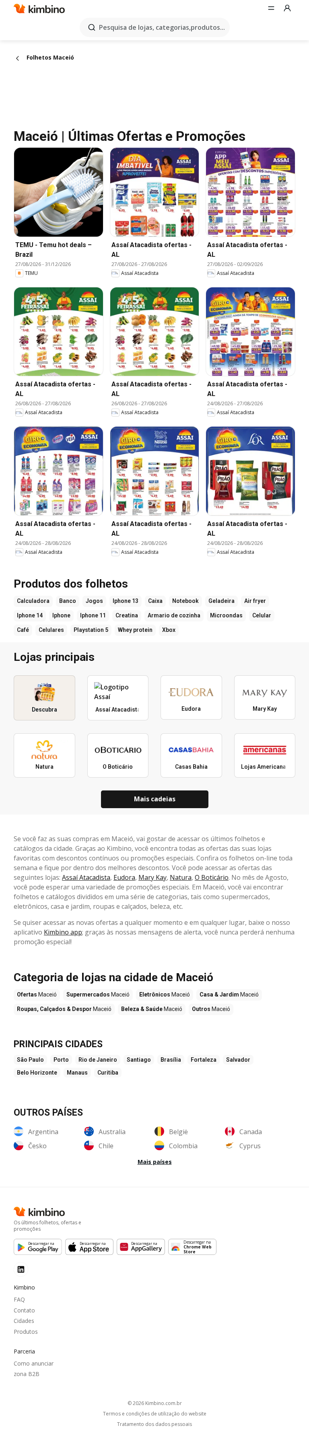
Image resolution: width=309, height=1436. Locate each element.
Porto (61, 1059)
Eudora (124, 877)
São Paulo (30, 1059)
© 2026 (155, 1403)
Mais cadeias (154, 798)
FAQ (19, 1299)
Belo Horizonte (37, 1072)
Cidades (24, 1321)
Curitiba (107, 1072)
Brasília (171, 1059)
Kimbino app (63, 932)
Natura (181, 877)
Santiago (139, 1059)
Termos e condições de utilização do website (154, 1414)
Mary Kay (152, 877)
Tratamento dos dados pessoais (154, 1424)
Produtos (26, 1331)
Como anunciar (34, 1363)
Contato (24, 1310)
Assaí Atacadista (86, 877)
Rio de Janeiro (97, 1059)
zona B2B (26, 1374)
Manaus (77, 1072)
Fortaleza (203, 1059)
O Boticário (212, 877)
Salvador (238, 1059)
